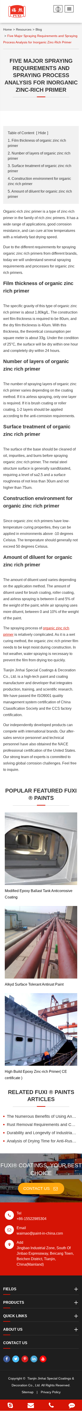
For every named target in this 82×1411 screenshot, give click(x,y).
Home (7, 29)
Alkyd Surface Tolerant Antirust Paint (34, 984)
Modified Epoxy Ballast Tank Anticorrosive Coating (38, 894)
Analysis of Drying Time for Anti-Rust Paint (43, 1141)
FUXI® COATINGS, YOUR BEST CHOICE (41, 1169)
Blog (39, 29)
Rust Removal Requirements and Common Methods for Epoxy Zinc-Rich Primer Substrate (43, 1124)
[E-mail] (30, 1405)
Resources (23, 29)
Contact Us (37, 1188)
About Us (13, 1329)
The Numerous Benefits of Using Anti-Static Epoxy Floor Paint (43, 1116)
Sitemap (27, 1392)
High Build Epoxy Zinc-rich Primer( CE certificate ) (36, 1075)
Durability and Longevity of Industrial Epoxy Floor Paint (43, 1133)
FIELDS (9, 1289)
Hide (42, 133)
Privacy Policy (51, 1392)
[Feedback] (72, 1405)
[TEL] (51, 1405)
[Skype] (10, 1405)
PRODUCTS (13, 1302)
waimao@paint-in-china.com (40, 1230)
